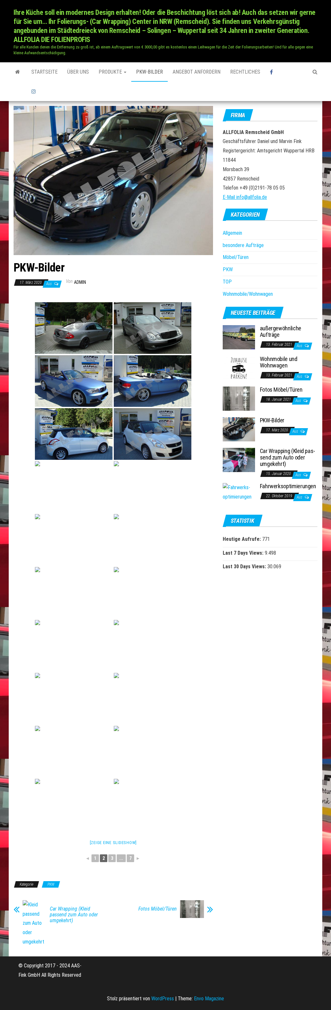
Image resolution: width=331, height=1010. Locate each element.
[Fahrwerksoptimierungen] (239, 492)
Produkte (111, 72)
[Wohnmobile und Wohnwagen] (239, 368)
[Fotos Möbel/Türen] (239, 398)
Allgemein (232, 233)
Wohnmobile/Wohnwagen (248, 294)
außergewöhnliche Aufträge (280, 331)
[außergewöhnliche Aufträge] (239, 337)
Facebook (281, 72)
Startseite (44, 72)
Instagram (35, 91)
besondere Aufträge (243, 245)
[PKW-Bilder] (239, 429)
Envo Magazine (209, 998)
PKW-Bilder (149, 72)
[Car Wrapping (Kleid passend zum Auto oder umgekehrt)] (239, 460)
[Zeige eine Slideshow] (113, 842)
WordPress (162, 998)
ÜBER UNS (78, 72)
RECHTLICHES (245, 72)
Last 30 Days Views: (245, 566)
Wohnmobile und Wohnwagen (278, 362)
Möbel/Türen (236, 257)
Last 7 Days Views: (244, 553)
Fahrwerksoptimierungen (288, 486)
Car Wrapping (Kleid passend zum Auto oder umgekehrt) (74, 914)
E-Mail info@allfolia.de (245, 197)
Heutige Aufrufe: (242, 539)
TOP (227, 282)
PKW (51, 884)
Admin (80, 282)
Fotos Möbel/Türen (157, 909)
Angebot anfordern (196, 72)
